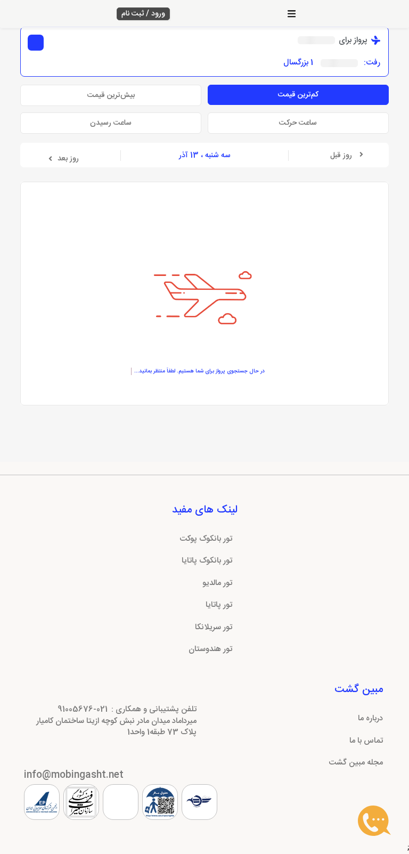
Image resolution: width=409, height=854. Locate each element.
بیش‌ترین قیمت (111, 95)
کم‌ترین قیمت (298, 94)
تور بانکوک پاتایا (207, 560)
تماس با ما (366, 740)
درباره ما (370, 718)
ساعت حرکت (298, 123)
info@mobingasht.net (74, 775)
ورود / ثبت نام (143, 13)
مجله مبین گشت (356, 762)
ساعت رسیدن (111, 123)
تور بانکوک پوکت (205, 538)
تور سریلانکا (213, 627)
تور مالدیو (217, 583)
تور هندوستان (210, 649)
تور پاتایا (219, 605)
